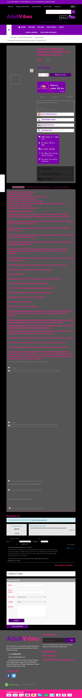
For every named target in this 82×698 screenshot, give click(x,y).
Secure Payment (36, 6)
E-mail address (10, 591)
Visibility (10, 602)
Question (10, 607)
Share (42, 97)
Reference (40, 59)
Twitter (14, 676)
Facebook (8, 676)
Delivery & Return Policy (22, 6)
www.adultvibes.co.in (30, 692)
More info (71, 530)
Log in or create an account (39, 520)
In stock (39, 61)
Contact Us (57, 6)
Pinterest (69, 97)
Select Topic (11, 597)
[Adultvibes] (19, 16)
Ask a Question (17, 626)
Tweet (55, 97)
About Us (10, 6)
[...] (18, 650)
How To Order (48, 6)
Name (10, 585)
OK (71, 640)
